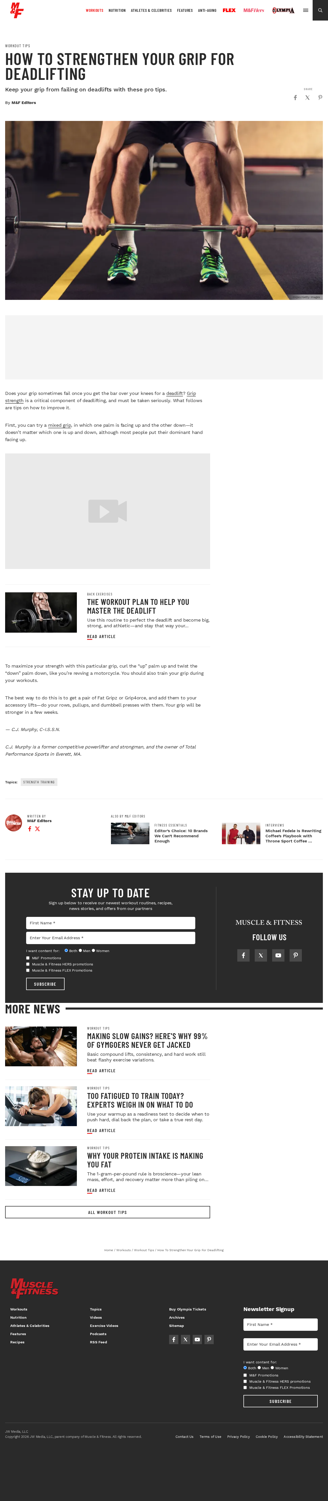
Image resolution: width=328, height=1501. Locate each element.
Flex (229, 10)
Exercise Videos (104, 1326)
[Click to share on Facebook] (295, 97)
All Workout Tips (107, 1212)
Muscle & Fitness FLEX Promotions (62, 970)
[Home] (17, 16)
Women (102, 951)
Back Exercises (99, 594)
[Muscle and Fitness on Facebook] (243, 955)
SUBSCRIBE (45, 984)
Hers (254, 10)
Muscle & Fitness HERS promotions (62, 964)
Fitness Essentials (171, 825)
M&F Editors (24, 102)
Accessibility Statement (303, 1437)
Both (73, 951)
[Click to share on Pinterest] (320, 97)
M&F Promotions (46, 958)
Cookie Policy (267, 1437)
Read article (101, 636)
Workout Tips (17, 46)
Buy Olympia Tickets (187, 1309)
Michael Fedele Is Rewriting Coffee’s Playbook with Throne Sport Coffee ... (293, 835)
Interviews (274, 825)
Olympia (283, 10)
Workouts (94, 10)
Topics (95, 1309)
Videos (96, 1317)
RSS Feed (98, 1342)
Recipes (17, 1342)
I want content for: (42, 951)
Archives (177, 1317)
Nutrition (117, 10)
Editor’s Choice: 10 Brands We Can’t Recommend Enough (181, 835)
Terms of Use (210, 1437)
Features (185, 10)
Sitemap (176, 1326)
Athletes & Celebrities (151, 10)
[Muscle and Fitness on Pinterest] (296, 955)
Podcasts (98, 1334)
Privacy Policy (238, 1437)
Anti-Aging (207, 10)
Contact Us (185, 1437)
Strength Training (39, 782)
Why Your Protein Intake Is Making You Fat (145, 1160)
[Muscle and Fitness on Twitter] (261, 955)
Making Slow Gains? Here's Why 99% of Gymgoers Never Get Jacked (147, 1040)
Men (86, 951)
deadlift (174, 393)
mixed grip (59, 425)
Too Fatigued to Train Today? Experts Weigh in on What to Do (140, 1100)
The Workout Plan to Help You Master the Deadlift (138, 606)
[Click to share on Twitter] (307, 97)
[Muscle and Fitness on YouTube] (278, 955)
